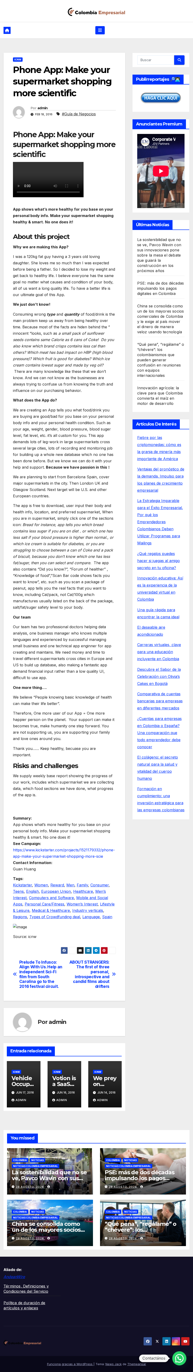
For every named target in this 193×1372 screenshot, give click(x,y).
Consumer (99, 885)
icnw (17, 59)
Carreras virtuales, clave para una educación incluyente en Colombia (159, 651)
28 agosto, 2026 (30, 1186)
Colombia (20, 1160)
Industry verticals (87, 910)
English (32, 891)
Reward (57, 885)
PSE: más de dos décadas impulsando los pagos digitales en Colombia (160, 288)
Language (91, 916)
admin (42, 108)
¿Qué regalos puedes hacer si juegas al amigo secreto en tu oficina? (158, 560)
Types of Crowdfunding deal (54, 916)
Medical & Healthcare (51, 910)
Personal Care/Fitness (44, 904)
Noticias (37, 1160)
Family (82, 885)
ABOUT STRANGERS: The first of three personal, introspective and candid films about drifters (89, 974)
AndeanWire (14, 1276)
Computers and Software (51, 897)
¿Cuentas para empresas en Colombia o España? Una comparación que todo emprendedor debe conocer (159, 732)
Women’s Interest (82, 904)
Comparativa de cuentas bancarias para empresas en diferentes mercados (160, 701)
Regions (20, 916)
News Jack (113, 1364)
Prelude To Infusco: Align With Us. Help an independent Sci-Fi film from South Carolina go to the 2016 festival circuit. (40, 974)
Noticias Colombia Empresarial (35, 1166)
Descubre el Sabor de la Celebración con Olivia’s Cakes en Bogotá (159, 676)
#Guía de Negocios (79, 114)
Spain (107, 916)
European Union (56, 891)
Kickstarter (22, 885)
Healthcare (83, 891)
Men (70, 885)
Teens (18, 891)
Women (41, 885)
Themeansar (136, 1364)
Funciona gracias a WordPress (70, 1364)
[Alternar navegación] (100, 30)
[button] (179, 1358)
